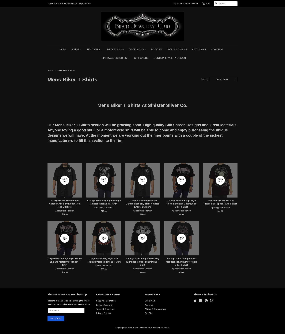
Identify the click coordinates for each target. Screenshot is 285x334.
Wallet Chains (177, 49)
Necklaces (136, 49)
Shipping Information (106, 301)
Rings (76, 49)
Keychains (199, 49)
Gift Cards (141, 58)
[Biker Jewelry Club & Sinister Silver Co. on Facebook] (200, 301)
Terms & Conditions (105, 309)
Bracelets (114, 49)
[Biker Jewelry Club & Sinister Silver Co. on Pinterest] (206, 301)
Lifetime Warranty (104, 305)
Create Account (190, 3)
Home (63, 49)
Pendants (93, 49)
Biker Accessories (114, 58)
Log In (176, 3)
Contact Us (150, 301)
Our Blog (149, 313)
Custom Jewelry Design (170, 58)
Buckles (157, 49)
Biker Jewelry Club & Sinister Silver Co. (151, 327)
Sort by (204, 79)
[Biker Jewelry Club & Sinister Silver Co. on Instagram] (211, 301)
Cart (208, 3)
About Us (149, 305)
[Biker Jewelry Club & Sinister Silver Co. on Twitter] (195, 301)
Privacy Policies (103, 313)
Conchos (217, 49)
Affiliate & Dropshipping (156, 309)
